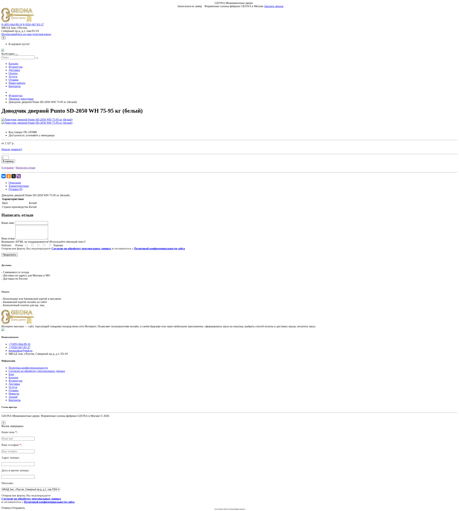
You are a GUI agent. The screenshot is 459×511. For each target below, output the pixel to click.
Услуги (13, 76)
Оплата (13, 73)
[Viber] (18, 176)
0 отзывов (7, 167)
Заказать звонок (273, 6)
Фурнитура (15, 66)
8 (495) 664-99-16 (11, 24)
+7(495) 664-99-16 (19, 344)
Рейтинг (6, 245)
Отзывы (13, 79)
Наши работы (17, 82)
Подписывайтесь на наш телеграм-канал (26, 34)
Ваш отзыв (8, 238)
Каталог (13, 63)
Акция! (13, 396)
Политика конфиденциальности (28, 367)
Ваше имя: (7, 222)
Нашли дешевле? (11, 149)
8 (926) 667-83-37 (33, 24)
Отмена (6, 507)
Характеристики (19, 185)
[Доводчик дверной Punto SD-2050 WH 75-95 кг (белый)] (36, 119)
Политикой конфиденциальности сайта (159, 248)
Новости (14, 393)
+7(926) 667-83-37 (19, 347)
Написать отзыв (25, 167)
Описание (15, 182)
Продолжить (9, 254)
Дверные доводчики (21, 98)
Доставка (14, 70)
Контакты (15, 86)
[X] (13, 176)
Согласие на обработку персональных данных (81, 248)
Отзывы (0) (15, 189)
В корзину (8, 161)
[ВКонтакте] (3, 176)
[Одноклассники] (8, 176)
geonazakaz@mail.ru (20, 350)
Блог (11, 374)
